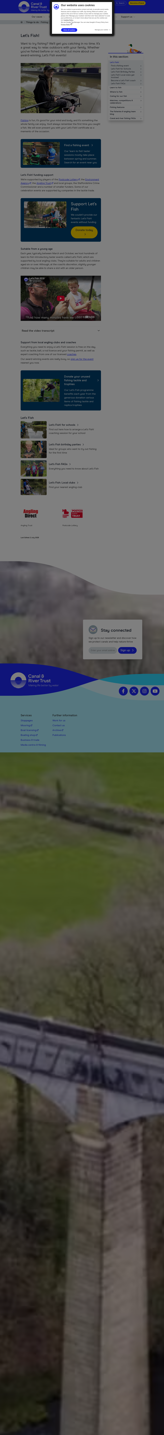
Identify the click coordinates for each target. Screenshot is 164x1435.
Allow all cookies (69, 30)
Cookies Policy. (68, 20)
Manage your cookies (101, 30)
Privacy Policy (65, 24)
